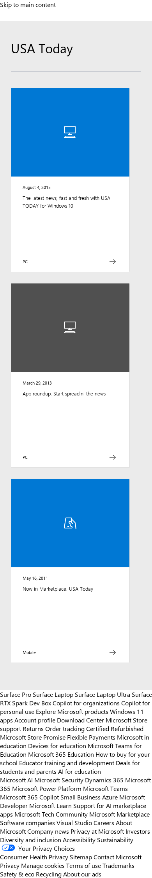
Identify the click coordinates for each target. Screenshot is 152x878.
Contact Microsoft (117, 856)
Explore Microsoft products (72, 711)
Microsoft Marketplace (119, 814)
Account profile (34, 719)
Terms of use (83, 865)
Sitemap (81, 856)
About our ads (82, 873)
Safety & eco (17, 873)
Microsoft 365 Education (61, 754)
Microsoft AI (16, 779)
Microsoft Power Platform (46, 788)
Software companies (27, 822)
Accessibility (79, 839)
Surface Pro (15, 694)
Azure (110, 796)
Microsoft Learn (50, 805)
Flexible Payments (91, 737)
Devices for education (57, 745)
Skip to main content (28, 4)
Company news (48, 831)
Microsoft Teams (105, 788)
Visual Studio (74, 822)
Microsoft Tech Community (51, 814)
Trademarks (118, 865)
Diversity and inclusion (30, 839)
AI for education (79, 771)
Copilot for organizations (86, 702)
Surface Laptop (53, 694)
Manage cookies (43, 865)
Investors (137, 831)
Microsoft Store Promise (32, 737)
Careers (104, 822)
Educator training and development (66, 762)
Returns (33, 728)
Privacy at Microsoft (97, 831)
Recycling (49, 873)
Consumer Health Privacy (34, 856)
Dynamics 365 (104, 779)
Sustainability (115, 839)
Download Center (80, 719)
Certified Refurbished (114, 728)
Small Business (80, 796)
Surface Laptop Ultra (102, 694)
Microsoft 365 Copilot (29, 796)
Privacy (10, 865)
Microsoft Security (58, 779)
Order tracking (65, 728)
